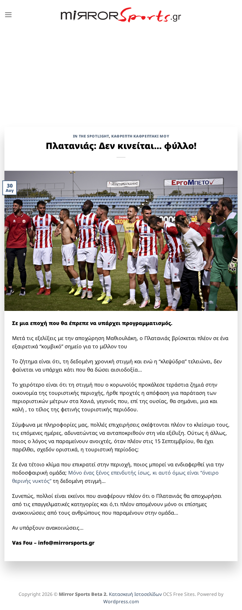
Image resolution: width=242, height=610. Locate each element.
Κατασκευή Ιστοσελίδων (135, 594)
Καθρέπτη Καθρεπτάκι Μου (140, 136)
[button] (8, 14)
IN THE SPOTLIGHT (91, 136)
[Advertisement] (121, 74)
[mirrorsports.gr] (121, 15)
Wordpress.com (121, 601)
